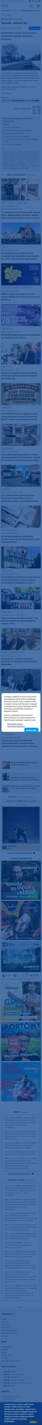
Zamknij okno (31, 730)
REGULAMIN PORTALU (15, 724)
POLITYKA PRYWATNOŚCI (16, 727)
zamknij (33, 1422)
